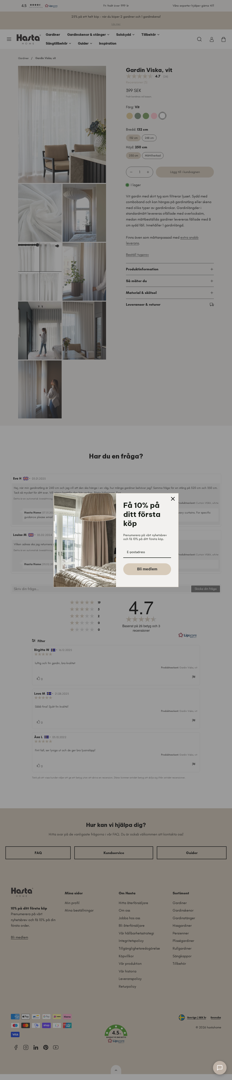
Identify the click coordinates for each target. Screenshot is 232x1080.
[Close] (172, 498)
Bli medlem (147, 569)
